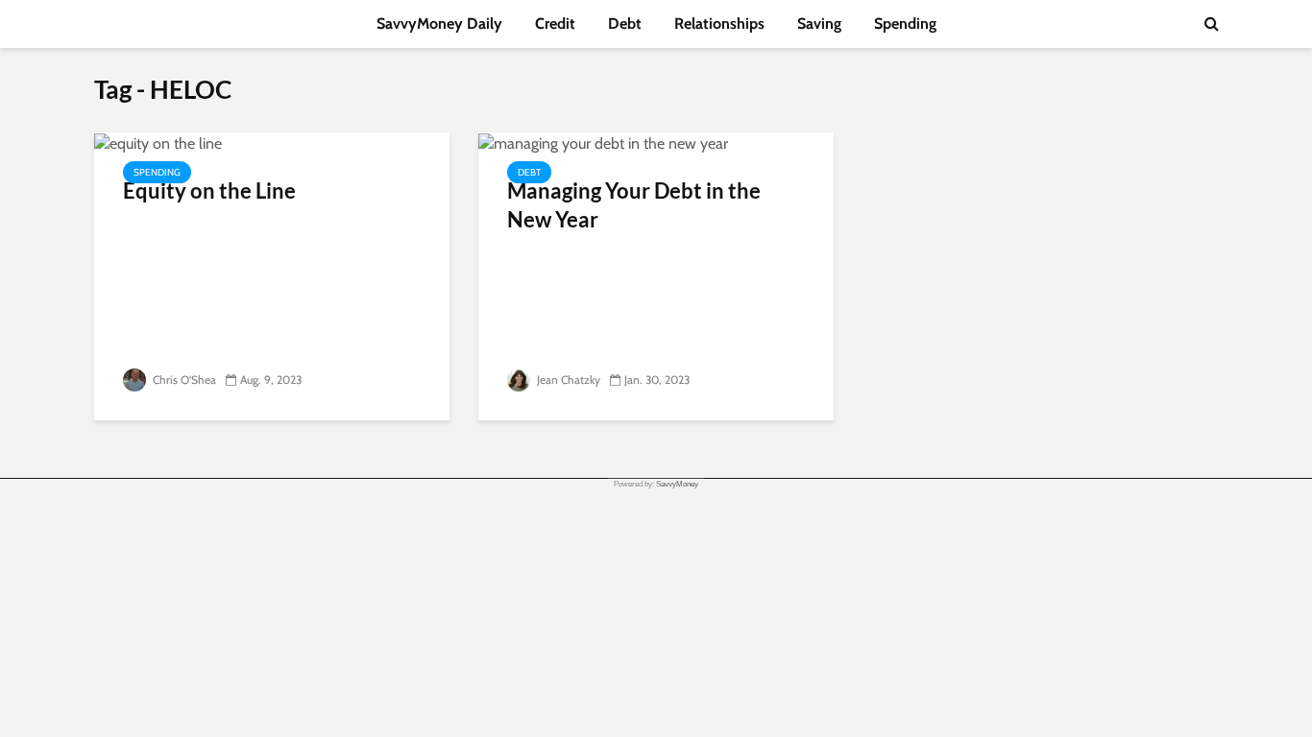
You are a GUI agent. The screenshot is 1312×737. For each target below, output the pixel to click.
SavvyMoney (677, 484)
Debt (625, 23)
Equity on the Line (209, 190)
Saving (819, 23)
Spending (905, 23)
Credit (555, 23)
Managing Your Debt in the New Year (634, 205)
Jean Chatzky (567, 379)
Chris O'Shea (183, 379)
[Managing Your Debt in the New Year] (603, 142)
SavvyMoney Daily (439, 23)
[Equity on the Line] (158, 142)
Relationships (719, 23)
